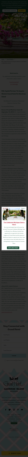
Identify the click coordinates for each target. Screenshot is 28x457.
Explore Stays (13, 247)
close (22, 208)
